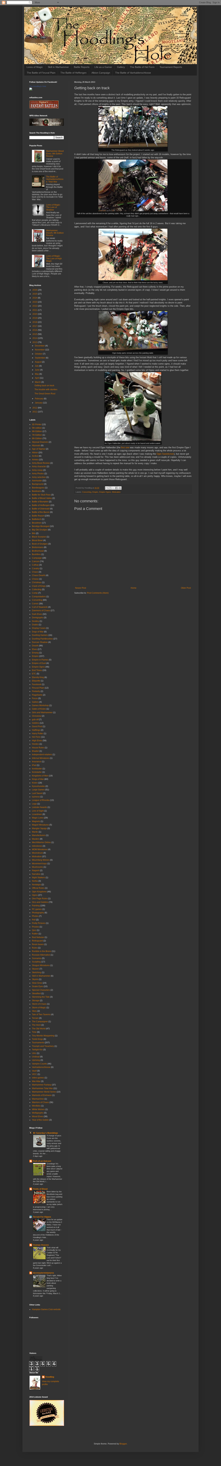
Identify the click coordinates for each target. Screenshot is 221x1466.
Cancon (35, 561)
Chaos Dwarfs (38, 575)
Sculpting (36, 962)
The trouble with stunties (46, 389)
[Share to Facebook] (116, 488)
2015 (35, 334)
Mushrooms (37, 867)
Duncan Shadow (40, 642)
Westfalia (36, 1106)
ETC (34, 674)
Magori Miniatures (40, 825)
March (38, 382)
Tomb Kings (37, 1039)
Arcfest (35, 456)
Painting (36, 905)
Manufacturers (38, 835)
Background (37, 484)
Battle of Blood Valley (42, 498)
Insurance (36, 761)
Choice (35, 579)
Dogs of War (38, 632)
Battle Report (38, 516)
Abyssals (36, 445)
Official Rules (38, 888)
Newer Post (80, 588)
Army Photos (38, 473)
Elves (34, 649)
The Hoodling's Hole (37, 86)
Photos (35, 916)
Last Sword (37, 793)
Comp (35, 593)
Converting (86, 492)
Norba (35, 881)
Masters (35, 839)
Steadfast (36, 993)
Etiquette (36, 681)
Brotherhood (38, 551)
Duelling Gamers (40, 635)
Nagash (35, 870)
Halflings (36, 730)
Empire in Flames (40, 660)
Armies (35, 459)
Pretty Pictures (38, 923)
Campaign (37, 558)
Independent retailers (42, 754)
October (39, 354)
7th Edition (37, 435)
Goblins (35, 723)
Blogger (123, 1444)
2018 (35, 322)
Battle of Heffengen (41, 505)
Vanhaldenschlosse (41, 1067)
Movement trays (39, 863)
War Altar (36, 1081)
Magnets (36, 821)
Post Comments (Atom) (98, 593)
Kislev (35, 783)
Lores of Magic (35, 67)
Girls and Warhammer (42, 712)
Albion (35, 452)
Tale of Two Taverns (41, 1014)
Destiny (35, 621)
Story (34, 1011)
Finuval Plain (38, 688)
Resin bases (38, 944)
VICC (34, 1074)
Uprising (36, 1060)
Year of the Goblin (40, 1120)
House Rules (38, 747)
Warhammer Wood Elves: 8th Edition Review (55, 153)
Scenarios (36, 958)
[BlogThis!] (110, 488)
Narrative (36, 874)
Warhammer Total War (42, 1088)
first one (125, 447)
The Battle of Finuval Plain (41, 72)
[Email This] (106, 488)
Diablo (35, 624)
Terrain (35, 1018)
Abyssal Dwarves (40, 442)
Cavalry (35, 568)
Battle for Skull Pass (41, 495)
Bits (33, 533)
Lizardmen (37, 814)
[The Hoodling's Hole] (30, 90)
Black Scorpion (39, 537)
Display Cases (39, 628)
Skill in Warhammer (58, 67)
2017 (35, 326)
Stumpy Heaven (41, 1245)
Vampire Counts (39, 1064)
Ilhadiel (35, 751)
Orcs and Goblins (40, 902)
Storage (35, 1000)
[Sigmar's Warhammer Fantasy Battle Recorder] (44, 108)
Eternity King (38, 677)
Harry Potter (37, 733)
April (37, 378)
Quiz (34, 930)
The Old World (38, 1028)
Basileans (36, 491)
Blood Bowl (37, 540)
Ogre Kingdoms (39, 891)
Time (34, 1032)
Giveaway (36, 716)
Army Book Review (41, 463)
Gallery (121, 67)
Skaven (35, 969)
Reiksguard (37, 941)
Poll (34, 920)
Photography (38, 912)
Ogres (35, 895)
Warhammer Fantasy (41, 1085)
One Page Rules (39, 898)
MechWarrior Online (41, 842)
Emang (35, 653)
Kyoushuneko (38, 786)
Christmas (36, 582)
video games (38, 1078)
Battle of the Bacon (41, 512)
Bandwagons (38, 487)
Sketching (36, 972)
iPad (34, 765)
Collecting (36, 589)
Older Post (186, 588)
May (37, 374)
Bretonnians (37, 547)
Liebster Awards (39, 807)
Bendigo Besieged (40, 526)
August (38, 362)
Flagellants (37, 695)
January (39, 403)
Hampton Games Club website (46, 1309)
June (37, 370)
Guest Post (37, 726)
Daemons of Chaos (41, 610)
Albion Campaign (101, 72)
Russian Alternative (41, 955)
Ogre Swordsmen (165, 454)
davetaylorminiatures (43, 1273)
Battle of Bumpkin (40, 501)
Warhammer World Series (44, 1092)
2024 (35, 298)
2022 (35, 306)
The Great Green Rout (45, 393)
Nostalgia (36, 884)
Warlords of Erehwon (42, 1095)
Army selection (39, 477)
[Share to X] (113, 488)
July (37, 366)
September (40, 358)
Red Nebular (38, 937)
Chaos (35, 572)
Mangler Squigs (39, 828)
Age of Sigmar (38, 449)
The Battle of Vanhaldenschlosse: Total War (54, 179)
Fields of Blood (40, 1189)
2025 (35, 294)
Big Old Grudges (39, 530)
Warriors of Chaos (40, 1102)
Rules (34, 948)
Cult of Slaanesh (39, 607)
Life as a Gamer (103, 67)
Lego (34, 804)
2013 (35, 342)
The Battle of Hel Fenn (142, 67)
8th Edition (37, 438)
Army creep (37, 470)
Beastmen (36, 523)
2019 (35, 318)
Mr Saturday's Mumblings (45, 1133)
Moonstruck (37, 853)
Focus (35, 698)
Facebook (36, 684)
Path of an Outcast (42, 1161)
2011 (35, 412)
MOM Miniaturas (39, 849)
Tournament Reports (171, 67)
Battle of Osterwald (41, 509)
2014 (35, 338)
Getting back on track (44, 385)
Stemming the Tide (41, 997)
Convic (35, 603)
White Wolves (38, 1109)
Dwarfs (35, 645)
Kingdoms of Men (40, 776)
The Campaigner (40, 1021)
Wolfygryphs (38, 1113)
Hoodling (49, 1377)
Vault (34, 1071)
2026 (35, 290)
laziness (36, 797)
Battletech (36, 519)
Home (133, 588)
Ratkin (35, 933)
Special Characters (41, 990)
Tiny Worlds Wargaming (43, 1035)
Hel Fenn (36, 737)
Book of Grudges (40, 544)
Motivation (116, 492)
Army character (39, 466)
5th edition (37, 428)
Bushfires (36, 554)
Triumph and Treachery (43, 1046)
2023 (35, 302)
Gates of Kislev (39, 709)
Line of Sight (38, 811)
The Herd (36, 1025)
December (40, 346)
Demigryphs (37, 617)
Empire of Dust (39, 663)
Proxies (35, 927)
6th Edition (37, 431)
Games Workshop (40, 705)
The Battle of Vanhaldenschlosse (133, 72)
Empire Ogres (105, 492)
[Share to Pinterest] (120, 488)
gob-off (35, 719)
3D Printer (36, 424)
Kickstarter (37, 772)
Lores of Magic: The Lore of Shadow (53, 207)
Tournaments (38, 1042)
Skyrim (35, 979)
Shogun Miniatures (41, 965)
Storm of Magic (39, 1007)
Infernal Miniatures (40, 758)
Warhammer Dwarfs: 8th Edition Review (55, 233)
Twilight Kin (37, 1049)
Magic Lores (38, 818)
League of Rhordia (41, 800)
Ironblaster (37, 768)
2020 (35, 314)
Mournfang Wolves (41, 860)
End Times (37, 670)
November (40, 349)
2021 (35, 310)
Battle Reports (81, 67)
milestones (37, 846)
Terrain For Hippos (42, 1217)
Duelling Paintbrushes (42, 639)
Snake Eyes (37, 986)
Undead (36, 1056)
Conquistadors (39, 596)
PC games (37, 909)
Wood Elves (37, 1116)
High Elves (37, 740)
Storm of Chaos (39, 1004)
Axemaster (37, 480)
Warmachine (38, 1099)
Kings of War (38, 779)
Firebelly (36, 691)
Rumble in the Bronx (41, 951)
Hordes (35, 744)
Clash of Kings (39, 586)
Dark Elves (37, 614)
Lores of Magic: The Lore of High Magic (54, 258)
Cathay (35, 565)
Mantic (35, 832)
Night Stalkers (38, 877)
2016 (35, 330)
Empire (95, 492)
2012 (35, 408)
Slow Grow (37, 983)
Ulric (34, 1053)
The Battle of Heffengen (73, 72)
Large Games (38, 789)
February (39, 398)
